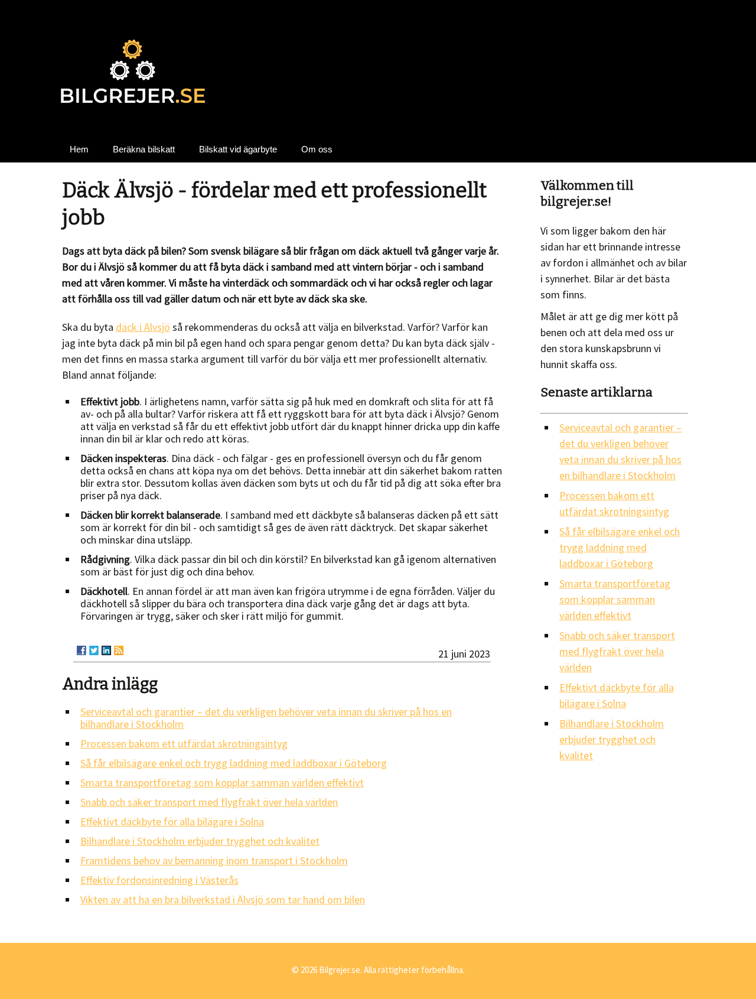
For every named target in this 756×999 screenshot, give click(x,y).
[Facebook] (81, 650)
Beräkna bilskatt (144, 149)
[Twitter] (94, 650)
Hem (79, 149)
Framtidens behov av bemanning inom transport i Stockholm (214, 860)
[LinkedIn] (106, 650)
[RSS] (118, 650)
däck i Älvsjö (143, 327)
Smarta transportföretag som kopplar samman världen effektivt (222, 782)
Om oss (317, 149)
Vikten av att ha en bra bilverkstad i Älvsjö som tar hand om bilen (222, 899)
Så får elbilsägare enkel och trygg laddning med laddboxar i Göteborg (233, 763)
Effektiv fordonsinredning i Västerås (159, 880)
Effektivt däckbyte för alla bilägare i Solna (172, 821)
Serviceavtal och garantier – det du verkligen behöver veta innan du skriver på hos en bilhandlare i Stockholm (266, 718)
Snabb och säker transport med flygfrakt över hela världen (209, 802)
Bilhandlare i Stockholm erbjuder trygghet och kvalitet (200, 841)
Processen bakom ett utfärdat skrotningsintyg (184, 743)
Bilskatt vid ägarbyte (238, 149)
